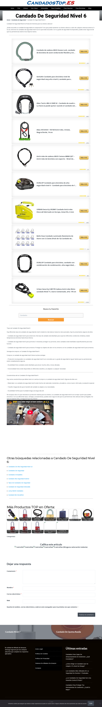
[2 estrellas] (28, 547)
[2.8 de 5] (85, 249)
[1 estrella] (19, 547)
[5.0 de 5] (85, 196)
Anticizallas (44, 8)
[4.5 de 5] (84, 143)
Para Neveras (68, 8)
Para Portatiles (56, 8)
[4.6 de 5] (83, 90)
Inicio (12, 8)
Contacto (38, 668)
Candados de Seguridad (18, 20)
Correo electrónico (14, 594)
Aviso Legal (39, 649)
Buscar (51, 319)
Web (8, 600)
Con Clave (34, 8)
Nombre (10, 587)
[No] (100, 703)
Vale (90, 703)
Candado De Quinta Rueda (68, 632)
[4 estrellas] (48, 547)
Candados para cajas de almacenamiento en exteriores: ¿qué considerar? (78, 657)
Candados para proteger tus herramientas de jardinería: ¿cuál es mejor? (78, 687)
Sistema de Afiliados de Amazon (45, 663)
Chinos (25, 8)
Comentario (12, 571)
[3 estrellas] (38, 547)
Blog (89, 8)
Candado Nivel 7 (12, 632)
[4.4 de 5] (84, 63)
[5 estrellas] (58, 547)
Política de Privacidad (42, 658)
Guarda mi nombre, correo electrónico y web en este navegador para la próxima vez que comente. (42, 607)
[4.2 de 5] (84, 222)
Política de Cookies (41, 654)
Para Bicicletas (80, 8)
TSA (18, 8)
